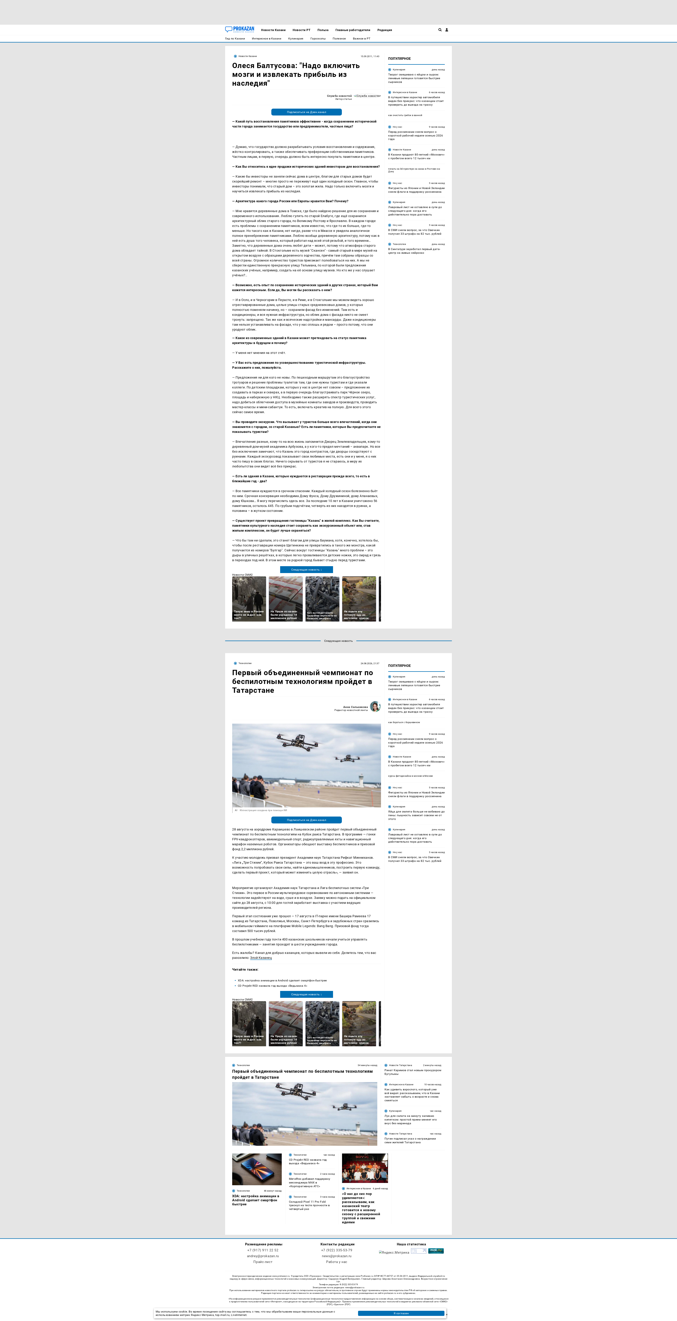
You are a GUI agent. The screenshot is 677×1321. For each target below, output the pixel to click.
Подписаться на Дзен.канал (306, 112)
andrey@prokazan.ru (263, 1256)
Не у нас (397, 127)
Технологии (399, 244)
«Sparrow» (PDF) (341, 1304)
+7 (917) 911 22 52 (262, 1250)
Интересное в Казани (405, 92)
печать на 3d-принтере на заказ (406, 169)
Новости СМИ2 (242, 574)
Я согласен (401, 1313)
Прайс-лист (262, 1262)
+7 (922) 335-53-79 (336, 1250)
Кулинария (399, 69)
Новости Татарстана (400, 1065)
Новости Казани (248, 56)
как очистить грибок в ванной (405, 115)
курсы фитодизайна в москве (405, 776)
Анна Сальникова (355, 707)
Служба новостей (339, 96)
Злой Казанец (261, 958)
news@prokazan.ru (337, 1256)
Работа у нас (336, 1262)
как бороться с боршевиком (404, 722)
